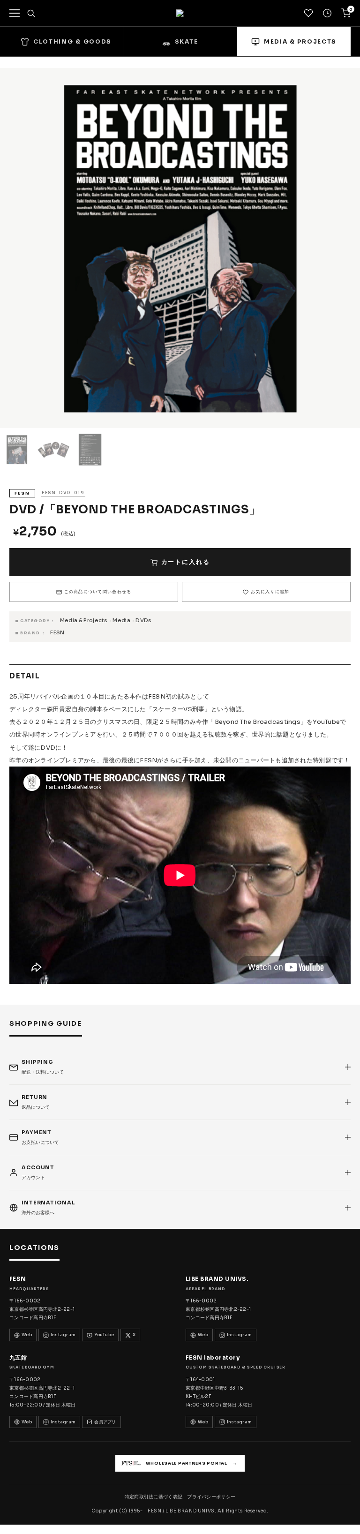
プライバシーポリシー (211, 1497)
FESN (57, 632)
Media (121, 620)
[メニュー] (14, 13)
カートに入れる (185, 562)
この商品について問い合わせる (98, 591)
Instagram (63, 1335)
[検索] (31, 13)
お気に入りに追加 (270, 591)
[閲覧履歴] (327, 13)
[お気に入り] (308, 13)
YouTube (104, 1335)
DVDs (143, 620)
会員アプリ (105, 1422)
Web (27, 1335)
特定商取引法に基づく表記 (154, 1497)
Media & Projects (83, 620)
